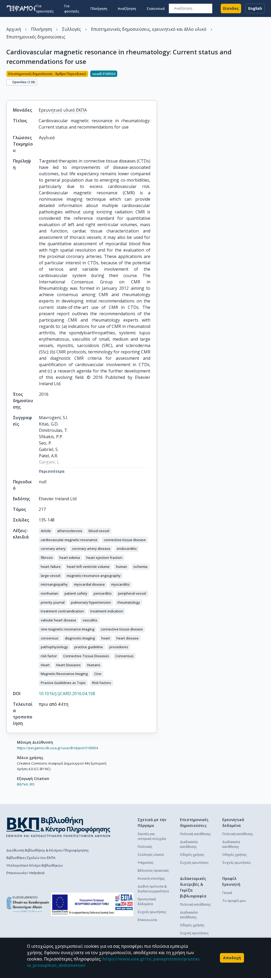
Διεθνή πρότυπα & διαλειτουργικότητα (153, 888)
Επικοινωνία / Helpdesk (25, 872)
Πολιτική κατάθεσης (195, 834)
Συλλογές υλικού (151, 854)
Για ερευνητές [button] (45, 8)
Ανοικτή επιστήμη (151, 878)
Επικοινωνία (147, 920)
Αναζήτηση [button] (127, 8)
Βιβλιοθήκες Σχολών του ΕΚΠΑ (30, 857)
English (255, 8)
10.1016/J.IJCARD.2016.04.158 (67, 693)
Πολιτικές (145, 846)
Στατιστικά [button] (156, 8)
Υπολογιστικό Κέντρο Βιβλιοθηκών (34, 865)
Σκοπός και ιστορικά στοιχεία (152, 836)
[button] (46, 531)
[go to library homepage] (58, 827)
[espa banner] (92, 904)
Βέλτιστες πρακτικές (153, 870)
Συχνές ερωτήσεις (152, 912)
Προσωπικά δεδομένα (147, 901)
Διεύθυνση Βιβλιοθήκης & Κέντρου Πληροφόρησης (47, 850)
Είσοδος (231, 8)
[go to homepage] (21, 8)
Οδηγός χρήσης (192, 854)
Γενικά (227, 893)
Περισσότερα (52, 471)
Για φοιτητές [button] (71, 8)
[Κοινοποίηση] (8, 91)
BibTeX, (23, 784)
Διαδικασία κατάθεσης (189, 844)
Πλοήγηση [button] (99, 8)
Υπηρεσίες (145, 862)
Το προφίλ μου (234, 900)
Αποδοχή (232, 957)
